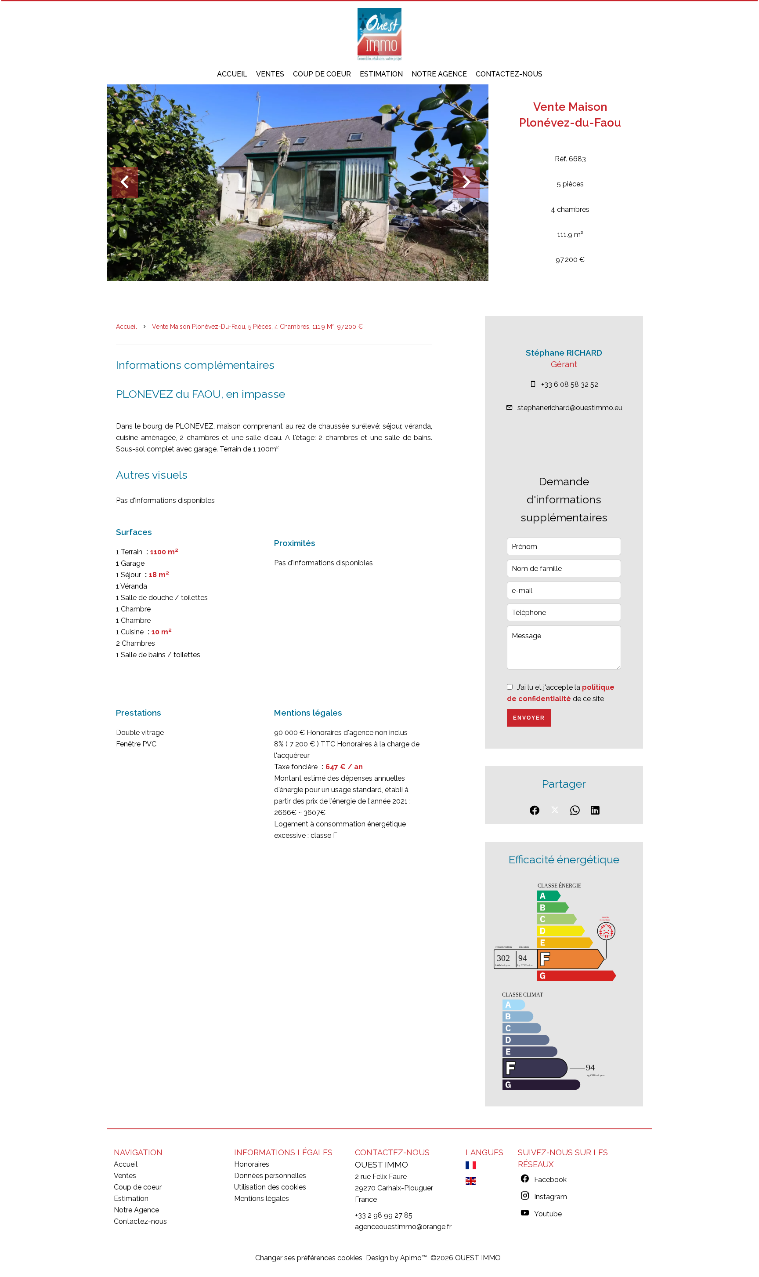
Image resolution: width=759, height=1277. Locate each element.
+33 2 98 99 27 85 (383, 1215)
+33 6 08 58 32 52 (569, 384)
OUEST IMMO (381, 1164)
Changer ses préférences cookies (308, 1258)
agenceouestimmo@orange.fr (403, 1226)
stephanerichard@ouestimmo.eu (569, 408)
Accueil (126, 326)
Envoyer (529, 718)
